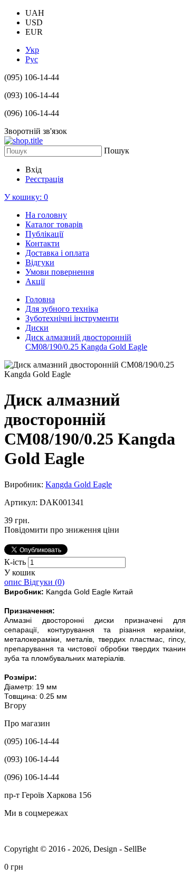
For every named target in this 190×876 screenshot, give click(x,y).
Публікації (44, 233)
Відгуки (39, 262)
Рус (31, 59)
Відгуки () (44, 581)
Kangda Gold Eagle (78, 484)
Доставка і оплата (57, 252)
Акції (35, 281)
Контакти (42, 243)
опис (14, 581)
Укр (32, 49)
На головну (46, 214)
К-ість (16, 561)
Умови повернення (59, 271)
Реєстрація (44, 179)
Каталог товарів (54, 224)
